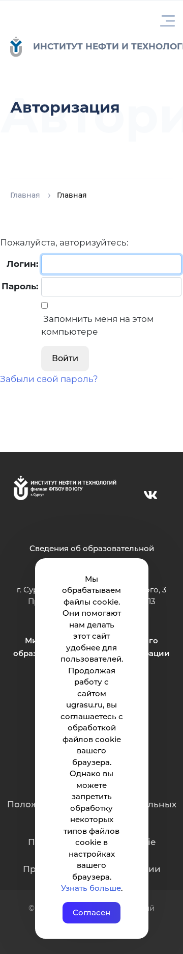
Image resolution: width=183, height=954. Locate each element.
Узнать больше (91, 888)
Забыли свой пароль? (49, 379)
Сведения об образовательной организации (91, 554)
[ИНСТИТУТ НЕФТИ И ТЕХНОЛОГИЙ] (21, 46)
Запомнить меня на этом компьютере (97, 325)
